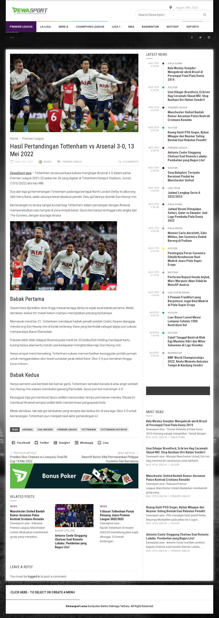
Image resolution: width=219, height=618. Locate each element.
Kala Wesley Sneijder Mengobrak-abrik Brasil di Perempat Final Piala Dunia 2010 (186, 74)
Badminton (150, 26)
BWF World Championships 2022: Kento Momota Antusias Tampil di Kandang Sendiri (188, 361)
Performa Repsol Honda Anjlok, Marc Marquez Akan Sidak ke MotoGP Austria (189, 281)
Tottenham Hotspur (113, 429)
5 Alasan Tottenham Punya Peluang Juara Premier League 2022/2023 (117, 515)
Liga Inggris (45, 429)
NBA (131, 26)
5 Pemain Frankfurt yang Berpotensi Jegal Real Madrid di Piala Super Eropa (188, 301)
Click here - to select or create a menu (42, 592)
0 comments (130, 161)
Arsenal (27, 429)
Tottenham (88, 429)
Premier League (21, 26)
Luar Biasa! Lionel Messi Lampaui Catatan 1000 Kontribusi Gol (184, 321)
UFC (12, 37)
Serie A (63, 26)
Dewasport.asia (76, 606)
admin (48, 161)
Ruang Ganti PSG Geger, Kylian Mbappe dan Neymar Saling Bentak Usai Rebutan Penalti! (188, 136)
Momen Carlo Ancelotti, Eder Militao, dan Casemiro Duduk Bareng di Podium (187, 237)
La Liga (45, 26)
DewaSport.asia (20, 173)
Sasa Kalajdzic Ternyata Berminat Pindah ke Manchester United (184, 176)
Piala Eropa (175, 228)
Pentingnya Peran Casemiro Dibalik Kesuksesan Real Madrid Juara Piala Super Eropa (187, 259)
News (13, 506)
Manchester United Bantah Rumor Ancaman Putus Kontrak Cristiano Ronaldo (27, 515)
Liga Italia (174, 188)
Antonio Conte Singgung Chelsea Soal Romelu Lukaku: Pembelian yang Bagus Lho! (187, 156)
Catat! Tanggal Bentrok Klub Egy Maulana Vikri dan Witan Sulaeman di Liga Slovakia (186, 341)
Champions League (90, 26)
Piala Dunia (175, 63)
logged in (34, 576)
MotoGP (173, 26)
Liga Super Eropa (178, 292)
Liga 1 (116, 26)
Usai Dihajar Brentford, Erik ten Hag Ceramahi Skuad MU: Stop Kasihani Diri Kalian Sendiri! (189, 96)
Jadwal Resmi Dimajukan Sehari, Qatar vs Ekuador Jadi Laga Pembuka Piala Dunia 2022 (187, 214)
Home (14, 138)
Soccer (172, 87)
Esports (192, 26)
